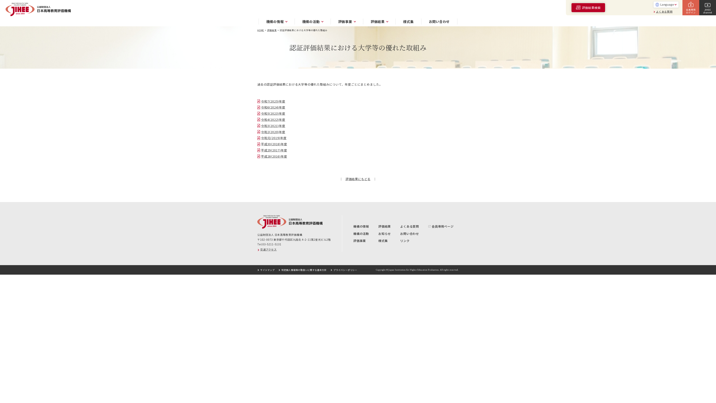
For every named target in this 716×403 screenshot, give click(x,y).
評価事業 (359, 240)
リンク (404, 240)
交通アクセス (268, 249)
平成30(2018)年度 (274, 144)
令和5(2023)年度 (273, 113)
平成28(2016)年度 (274, 156)
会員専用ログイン (690, 11)
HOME (260, 30)
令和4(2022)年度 (273, 119)
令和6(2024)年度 (273, 107)
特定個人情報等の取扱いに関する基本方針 (304, 269)
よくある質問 (664, 11)
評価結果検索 (591, 7)
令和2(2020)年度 (273, 132)
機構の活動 (361, 233)
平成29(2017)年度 (274, 150)
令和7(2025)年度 (273, 101)
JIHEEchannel (707, 11)
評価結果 (272, 30)
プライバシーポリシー (345, 269)
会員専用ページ (443, 226)
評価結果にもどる (358, 179)
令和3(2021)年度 (273, 126)
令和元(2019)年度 (274, 138)
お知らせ (384, 233)
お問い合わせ (439, 21)
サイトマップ (267, 269)
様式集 (408, 21)
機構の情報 (361, 226)
